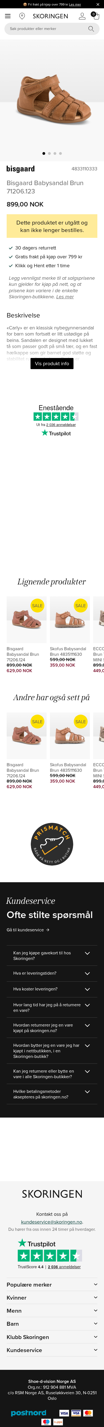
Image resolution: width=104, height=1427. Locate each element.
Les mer (75, 4)
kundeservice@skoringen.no (51, 1221)
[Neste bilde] (93, 100)
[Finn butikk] (22, 16)
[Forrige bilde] (10, 100)
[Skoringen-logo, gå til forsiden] (50, 16)
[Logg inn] (82, 16)
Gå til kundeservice (25, 930)
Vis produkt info (52, 363)
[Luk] (98, 4)
